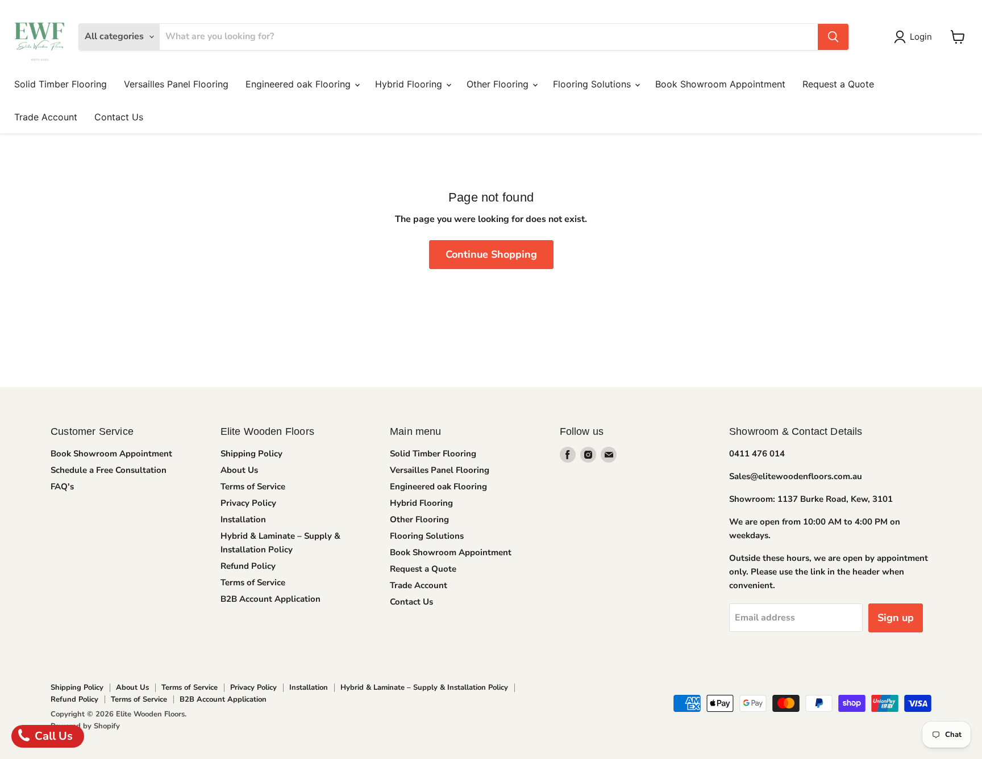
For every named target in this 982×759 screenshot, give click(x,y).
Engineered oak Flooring (299, 84)
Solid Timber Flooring (60, 84)
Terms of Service (252, 486)
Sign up (895, 617)
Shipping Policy (251, 453)
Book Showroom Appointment (720, 84)
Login (921, 36)
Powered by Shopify (85, 726)
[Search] (833, 37)
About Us (239, 470)
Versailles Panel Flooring (176, 84)
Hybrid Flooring (410, 84)
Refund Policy (248, 566)
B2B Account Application (270, 599)
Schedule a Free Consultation (109, 470)
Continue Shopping (491, 254)
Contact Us (118, 117)
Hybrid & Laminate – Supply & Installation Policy (424, 687)
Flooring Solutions (593, 84)
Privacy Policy (248, 503)
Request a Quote (838, 84)
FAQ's (62, 486)
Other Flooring (499, 84)
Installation (243, 519)
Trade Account (45, 117)
